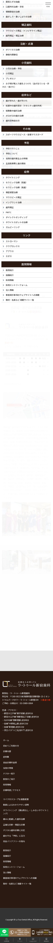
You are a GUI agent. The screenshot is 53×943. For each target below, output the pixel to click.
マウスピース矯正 (13, 197)
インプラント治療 (14, 202)
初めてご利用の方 (11, 745)
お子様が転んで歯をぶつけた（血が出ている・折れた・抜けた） (25, 85)
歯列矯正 (10, 207)
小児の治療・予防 (14, 68)
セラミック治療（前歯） (17, 182)
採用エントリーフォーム (14, 866)
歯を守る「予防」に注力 (14, 835)
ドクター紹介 (9, 773)
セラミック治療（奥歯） (17, 187)
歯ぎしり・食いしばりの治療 (19, 16)
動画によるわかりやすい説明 (16, 804)
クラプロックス (13, 246)
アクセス (19, 941)
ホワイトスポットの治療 (17, 222)
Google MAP (33, 941)
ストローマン (12, 241)
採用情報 (7, 784)
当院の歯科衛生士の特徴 (17, 158)
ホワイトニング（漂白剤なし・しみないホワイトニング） (26, 812)
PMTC (8, 212)
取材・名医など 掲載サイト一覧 (17, 883)
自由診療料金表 (10, 762)
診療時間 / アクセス (11, 790)
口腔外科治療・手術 (15, 6)
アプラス (10, 251)
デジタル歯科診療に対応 (14, 830)
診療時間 (6, 941)
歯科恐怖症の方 (13, 120)
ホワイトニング (13, 177)
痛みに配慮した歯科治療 (14, 819)
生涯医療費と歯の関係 (16, 163)
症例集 (6, 756)
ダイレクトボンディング (16, 217)
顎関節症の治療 (13, 11)
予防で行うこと (13, 148)
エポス (9, 256)
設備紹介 (7, 855)
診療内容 (7, 751)
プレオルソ (11, 78)
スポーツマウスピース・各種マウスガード (24, 134)
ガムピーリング (13, 227)
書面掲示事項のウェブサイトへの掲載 (20, 878)
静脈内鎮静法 (12, 54)
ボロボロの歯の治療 (15, 115)
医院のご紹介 (9, 779)
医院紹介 (7, 850)
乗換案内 (46, 941)
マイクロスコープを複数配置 (16, 799)
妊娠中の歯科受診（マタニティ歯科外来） (24, 105)
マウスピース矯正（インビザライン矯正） (24, 30)
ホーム (6, 740)
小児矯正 (10, 73)
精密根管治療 (12, 192)
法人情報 (7, 872)
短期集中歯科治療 (14, 110)
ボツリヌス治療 (13, 49)
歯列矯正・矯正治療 (15, 35)
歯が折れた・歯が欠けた (17, 100)
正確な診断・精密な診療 (14, 824)
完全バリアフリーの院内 (14, 841)
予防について (12, 153)
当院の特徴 (8, 768)
